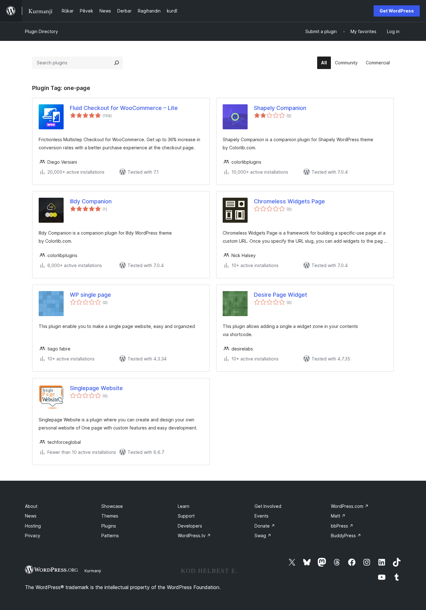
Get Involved (267, 506)
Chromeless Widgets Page (289, 201)
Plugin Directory (41, 31)
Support (186, 515)
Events (261, 515)
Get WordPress (397, 10)
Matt (338, 515)
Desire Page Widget (280, 294)
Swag (262, 535)
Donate (264, 525)
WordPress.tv (194, 535)
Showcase (112, 506)
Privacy (32, 535)
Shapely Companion (280, 108)
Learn (183, 506)
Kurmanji (93, 570)
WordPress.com (350, 506)
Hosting (33, 525)
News (30, 515)
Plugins (108, 525)
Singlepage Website (96, 388)
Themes (109, 515)
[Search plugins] (116, 63)
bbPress (342, 525)
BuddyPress (346, 535)
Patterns (110, 535)
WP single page (90, 294)
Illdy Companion (91, 201)
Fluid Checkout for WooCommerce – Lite (124, 108)
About (31, 506)
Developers (190, 525)
